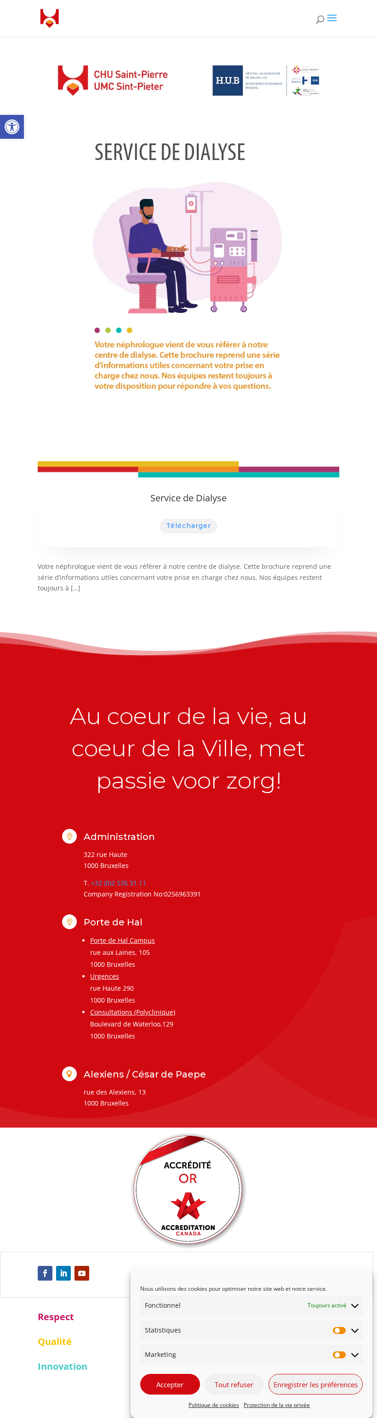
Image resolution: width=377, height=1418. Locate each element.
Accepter (169, 1384)
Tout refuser (234, 1384)
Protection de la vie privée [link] (277, 1405)
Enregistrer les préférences (316, 1384)
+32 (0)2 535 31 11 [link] (118, 883)
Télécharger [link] (188, 526)
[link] (12, 127)
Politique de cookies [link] (213, 1405)
